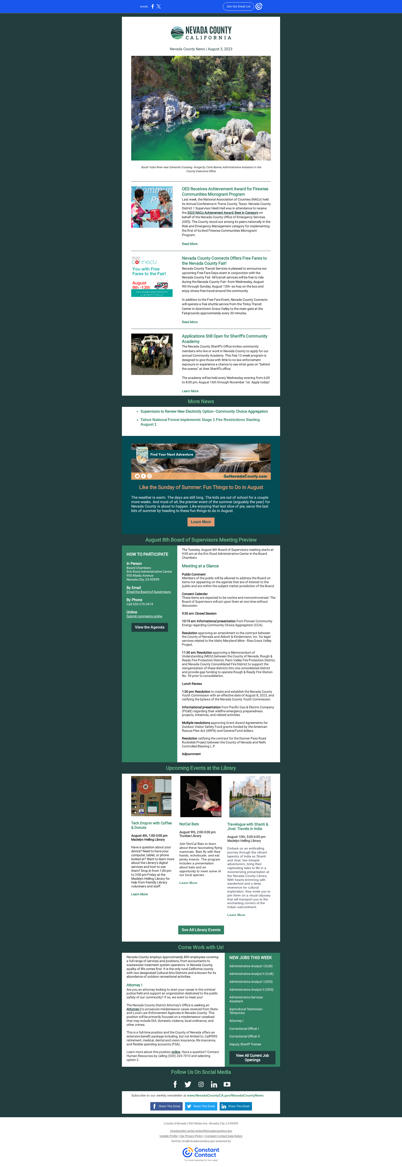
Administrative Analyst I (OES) (251, 981)
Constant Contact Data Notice (223, 1136)
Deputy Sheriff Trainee (245, 1044)
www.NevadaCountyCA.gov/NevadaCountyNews (225, 1095)
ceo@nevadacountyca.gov (198, 1141)
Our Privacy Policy (191, 1136)
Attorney (133, 1009)
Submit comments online (144, 616)
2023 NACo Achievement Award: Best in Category (222, 212)
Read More (190, 244)
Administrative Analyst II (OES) (251, 989)
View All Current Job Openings (252, 1057)
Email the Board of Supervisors (149, 592)
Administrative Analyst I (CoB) (251, 966)
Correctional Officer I (244, 1028)
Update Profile (169, 1136)
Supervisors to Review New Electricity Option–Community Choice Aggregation (204, 411)
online (175, 1052)
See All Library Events (201, 930)
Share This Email (169, 1106)
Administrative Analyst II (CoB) (251, 974)
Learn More (190, 391)
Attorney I (236, 1021)
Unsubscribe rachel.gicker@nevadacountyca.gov (201, 1131)
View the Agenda (149, 627)
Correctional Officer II (244, 1036)
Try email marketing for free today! (201, 1160)
